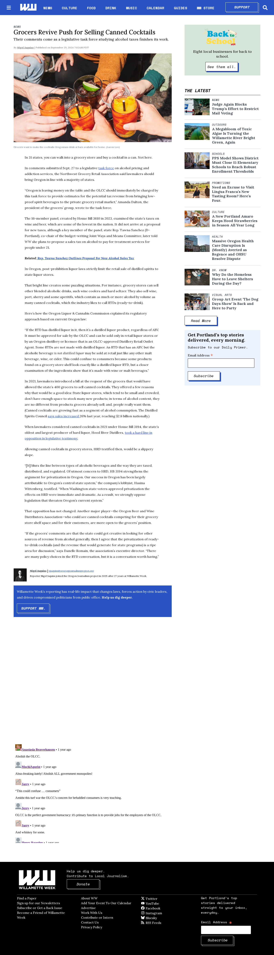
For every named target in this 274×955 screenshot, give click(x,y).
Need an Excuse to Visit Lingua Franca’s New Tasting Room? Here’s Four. (233, 194)
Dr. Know (219, 270)
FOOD (91, 7)
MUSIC (131, 7)
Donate (88, 884)
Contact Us (90, 922)
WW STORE (205, 8)
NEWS (47, 7)
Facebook (164, 908)
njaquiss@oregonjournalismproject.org (71, 570)
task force (106, 168)
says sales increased (64, 416)
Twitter (161, 899)
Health (217, 236)
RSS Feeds (160, 923)
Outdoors (219, 124)
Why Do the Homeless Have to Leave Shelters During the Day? (232, 279)
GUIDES (180, 7)
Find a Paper (27, 898)
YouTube (159, 903)
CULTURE (69, 7)
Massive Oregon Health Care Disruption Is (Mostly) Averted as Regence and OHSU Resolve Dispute (233, 250)
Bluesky (157, 918)
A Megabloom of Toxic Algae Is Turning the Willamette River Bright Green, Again (233, 136)
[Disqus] (93, 684)
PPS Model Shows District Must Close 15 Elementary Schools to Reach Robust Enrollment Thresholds (235, 165)
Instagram (162, 913)
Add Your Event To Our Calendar (106, 903)
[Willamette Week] (28, 7)
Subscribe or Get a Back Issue (39, 908)
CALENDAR (155, 8)
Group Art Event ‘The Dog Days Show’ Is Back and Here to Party (235, 303)
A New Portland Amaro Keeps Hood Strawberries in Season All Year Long (234, 220)
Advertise (88, 908)
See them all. (222, 66)
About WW (89, 898)
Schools (218, 153)
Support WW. (35, 608)
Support (246, 7)
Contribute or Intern (97, 917)
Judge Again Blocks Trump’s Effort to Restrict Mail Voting (235, 108)
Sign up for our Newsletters (38, 903)
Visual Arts (222, 294)
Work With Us (91, 913)
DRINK (110, 7)
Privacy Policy (91, 927)
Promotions (221, 182)
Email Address (200, 355)
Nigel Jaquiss (25, 47)
